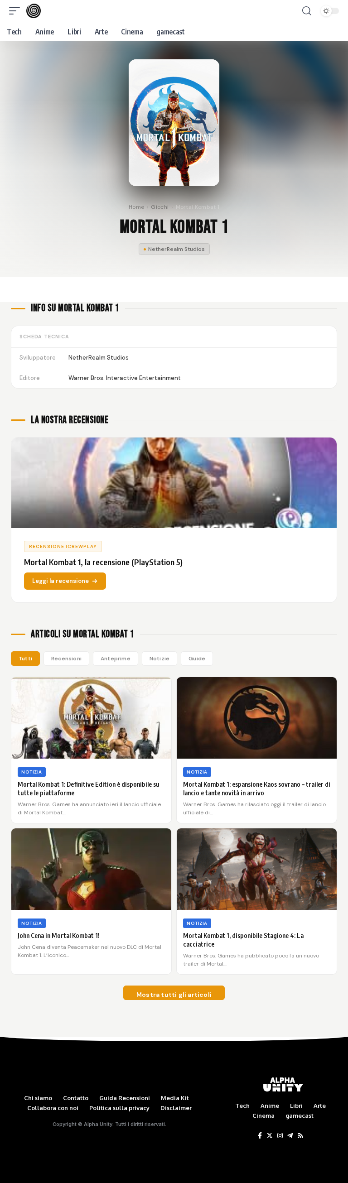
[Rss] (300, 1135)
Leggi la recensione (60, 581)
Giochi (160, 207)
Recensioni (66, 658)
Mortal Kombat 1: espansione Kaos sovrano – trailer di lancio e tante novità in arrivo (256, 788)
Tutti (25, 658)
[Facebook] (260, 1135)
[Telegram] (290, 1135)
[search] (307, 11)
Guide (196, 658)
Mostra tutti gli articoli (174, 995)
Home (136, 207)
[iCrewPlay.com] (33, 11)
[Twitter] (269, 1135)
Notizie (159, 658)
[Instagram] (280, 1135)
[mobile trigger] (16, 11)
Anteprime (115, 658)
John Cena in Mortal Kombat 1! (59, 935)
